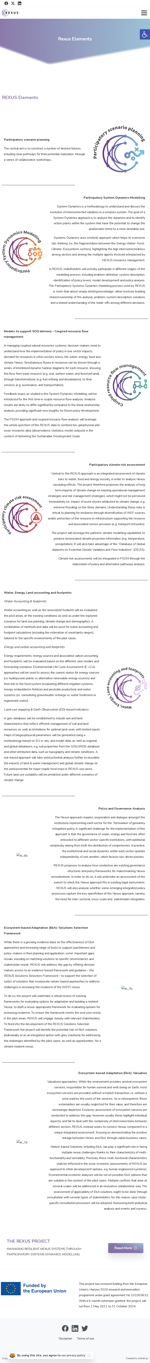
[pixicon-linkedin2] (75, 1328)
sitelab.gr (143, 1358)
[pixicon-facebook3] (65, 1328)
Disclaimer (66, 1338)
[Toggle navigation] (144, 13)
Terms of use (85, 1338)
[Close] (89, 1356)
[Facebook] (6, 3)
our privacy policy (73, 1355)
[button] (145, 34)
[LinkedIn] (19, 3)
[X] (13, 3)
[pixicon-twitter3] (85, 1328)
